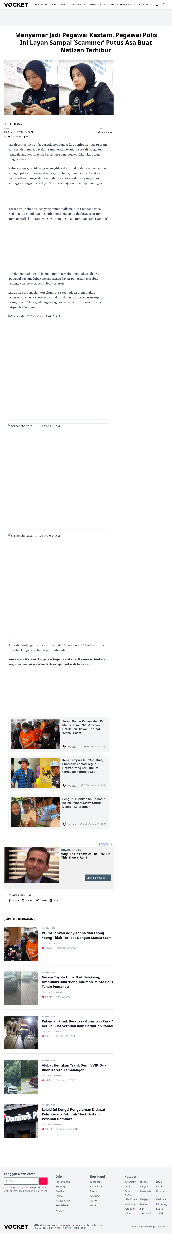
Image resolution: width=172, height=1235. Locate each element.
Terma (59, 1196)
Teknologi (75, 4)
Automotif (90, 4)
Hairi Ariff (54, 943)
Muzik (143, 1204)
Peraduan (129, 1208)
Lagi (100, 4)
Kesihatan (161, 1199)
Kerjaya (60, 1210)
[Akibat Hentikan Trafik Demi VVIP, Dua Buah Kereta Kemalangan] (21, 1076)
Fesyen (144, 1186)
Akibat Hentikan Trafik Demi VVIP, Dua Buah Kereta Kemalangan (74, 1067)
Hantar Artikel (63, 1200)
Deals (111, 4)
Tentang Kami (63, 1181)
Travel (63, 4)
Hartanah (145, 1191)
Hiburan (160, 1191)
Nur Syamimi (107, 132)
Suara (159, 1208)
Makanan (129, 1204)
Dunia (127, 1186)
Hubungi (61, 1186)
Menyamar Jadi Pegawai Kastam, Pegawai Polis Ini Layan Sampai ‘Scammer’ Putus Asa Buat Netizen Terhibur (86, 42)
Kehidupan (41, 4)
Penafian (60, 1191)
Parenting (161, 1204)
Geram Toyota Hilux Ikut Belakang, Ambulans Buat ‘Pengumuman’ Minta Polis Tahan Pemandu (77, 982)
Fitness (160, 1186)
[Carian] (164, 4)
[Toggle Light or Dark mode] (157, 4)
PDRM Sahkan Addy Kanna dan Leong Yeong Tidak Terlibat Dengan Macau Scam (77, 935)
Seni (142, 1208)
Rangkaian (123, 4)
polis (28, 137)
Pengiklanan (63, 1205)
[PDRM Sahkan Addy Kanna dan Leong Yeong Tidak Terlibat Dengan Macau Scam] (21, 944)
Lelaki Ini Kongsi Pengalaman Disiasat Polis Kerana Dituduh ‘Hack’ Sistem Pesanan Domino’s (73, 1114)
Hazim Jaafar (55, 992)
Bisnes (144, 1181)
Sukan (53, 4)
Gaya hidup (127, 1193)
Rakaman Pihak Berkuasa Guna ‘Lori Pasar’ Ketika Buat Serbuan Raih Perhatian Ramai (77, 1023)
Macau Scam (16, 137)
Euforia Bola (141, 4)
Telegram (34, 1187)
